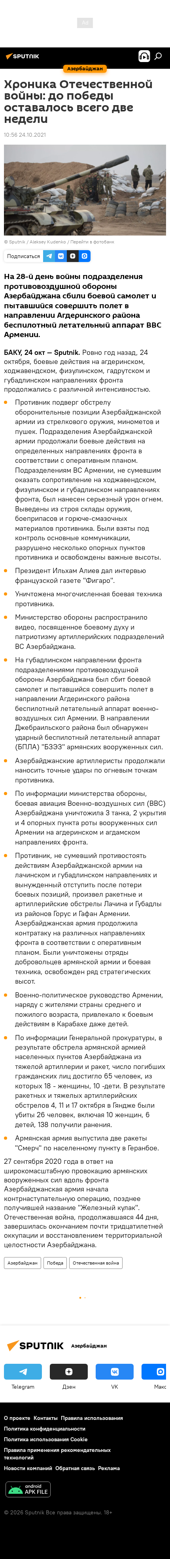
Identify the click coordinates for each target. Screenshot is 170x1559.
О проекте (17, 1417)
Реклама (109, 1468)
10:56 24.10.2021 (25, 134)
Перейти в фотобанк (92, 242)
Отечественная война (96, 1263)
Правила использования (92, 1417)
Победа (55, 1263)
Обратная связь (75, 1468)
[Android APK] (28, 1490)
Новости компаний (28, 1468)
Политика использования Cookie (46, 1439)
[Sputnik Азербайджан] (23, 59)
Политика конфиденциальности (44, 1428)
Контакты (46, 1417)
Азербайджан (23, 1263)
